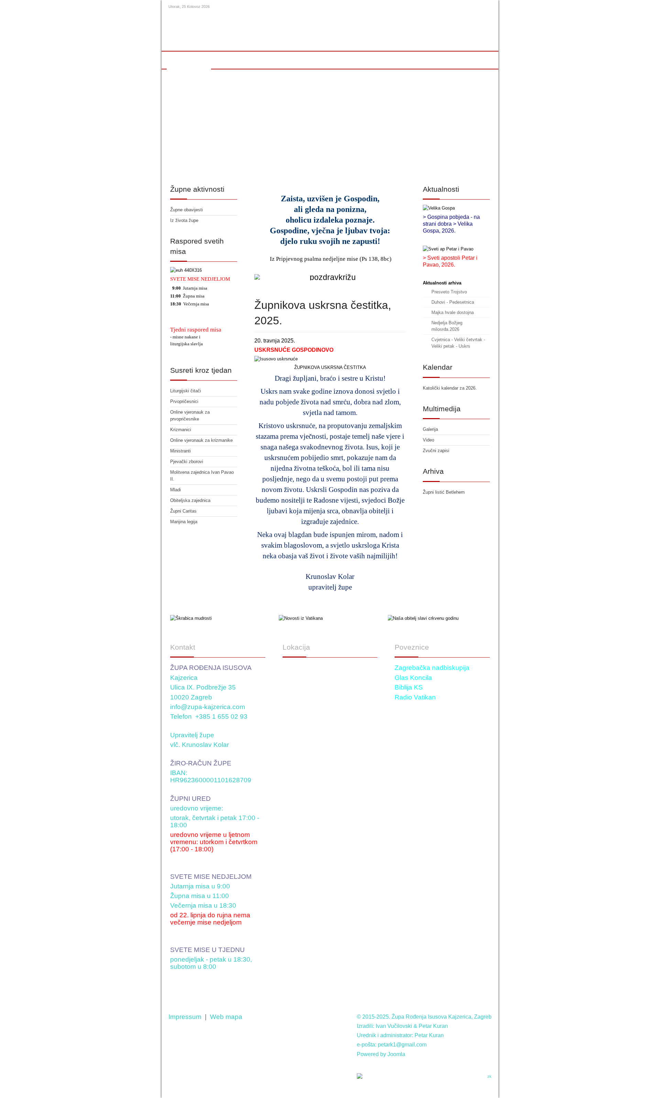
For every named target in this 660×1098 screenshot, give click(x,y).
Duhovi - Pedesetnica (452, 302)
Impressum (184, 1016)
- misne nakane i (185, 336)
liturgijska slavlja (186, 343)
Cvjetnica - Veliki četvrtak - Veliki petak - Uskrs (458, 343)
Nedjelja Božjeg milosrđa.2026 (446, 326)
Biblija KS (409, 687)
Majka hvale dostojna (452, 312)
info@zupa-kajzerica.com (207, 706)
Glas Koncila (413, 677)
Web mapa (226, 1016)
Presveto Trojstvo (449, 291)
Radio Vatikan (415, 697)
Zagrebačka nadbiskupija (432, 667)
